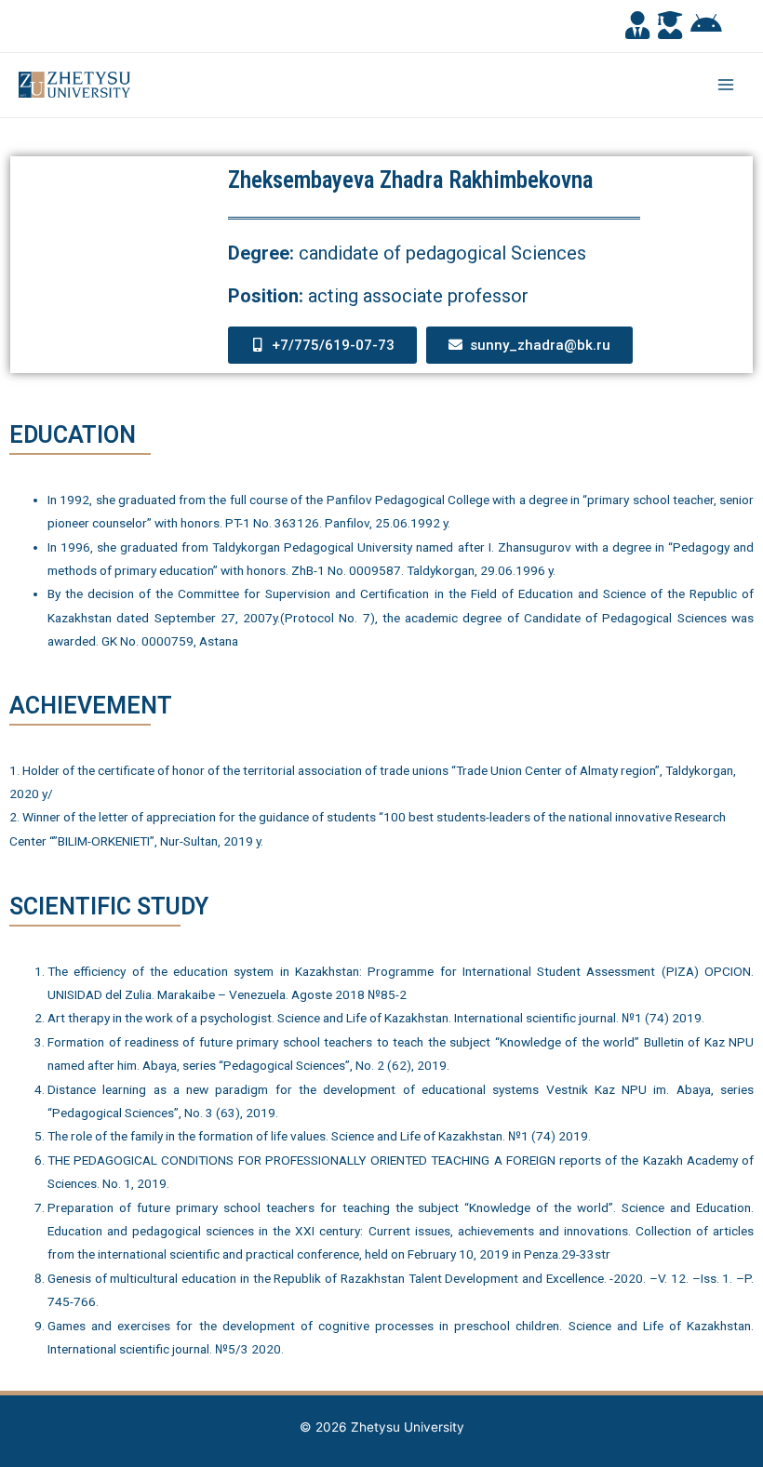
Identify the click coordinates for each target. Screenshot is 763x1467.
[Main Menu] (726, 85)
